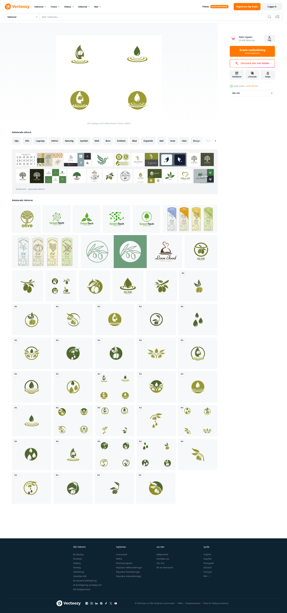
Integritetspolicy (193, 603)
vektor (54, 140)
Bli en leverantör (165, 567)
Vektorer (39, 6)
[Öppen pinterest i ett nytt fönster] (101, 603)
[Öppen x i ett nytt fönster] (111, 603)
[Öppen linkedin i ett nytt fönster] (96, 603)
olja (16, 140)
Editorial (82, 6)
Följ (269, 40)
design (196, 140)
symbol (84, 140)
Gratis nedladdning (252, 51)
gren (172, 140)
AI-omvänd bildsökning (85, 580)
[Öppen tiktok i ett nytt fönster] (106, 603)
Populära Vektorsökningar (129, 567)
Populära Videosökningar (128, 576)
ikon (108, 140)
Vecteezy (77, 558)
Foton (54, 6)
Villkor (180, 603)
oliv (27, 140)
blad (134, 140)
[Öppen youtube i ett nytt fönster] (115, 603)
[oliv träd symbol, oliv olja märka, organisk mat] (26, 219)
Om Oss (161, 563)
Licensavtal (121, 554)
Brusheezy (78, 554)
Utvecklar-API (79, 576)
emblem (121, 140)
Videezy (77, 563)
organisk (148, 140)
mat (162, 140)
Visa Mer (203, 176)
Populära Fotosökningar (128, 571)
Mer (96, 6)
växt (184, 140)
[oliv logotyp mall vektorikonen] (198, 285)
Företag (77, 567)
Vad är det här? (252, 86)
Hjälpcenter (162, 554)
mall (97, 140)
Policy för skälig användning (215, 603)
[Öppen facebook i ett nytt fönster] (87, 603)
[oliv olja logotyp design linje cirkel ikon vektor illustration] (114, 251)
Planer (205, 6)
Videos (67, 6)
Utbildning (78, 571)
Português (209, 563)
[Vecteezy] (17, 7)
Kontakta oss (163, 558)
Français (208, 571)
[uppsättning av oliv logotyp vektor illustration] (201, 251)
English (207, 554)
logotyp (40, 140)
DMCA (119, 558)
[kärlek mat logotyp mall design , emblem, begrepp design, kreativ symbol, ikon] (165, 251)
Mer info (236, 93)
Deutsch (208, 567)
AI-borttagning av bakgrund (87, 585)
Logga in (271, 6)
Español (208, 558)
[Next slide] (213, 140)
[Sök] (269, 17)
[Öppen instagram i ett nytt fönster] (91, 603)
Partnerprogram (124, 563)
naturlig (69, 140)
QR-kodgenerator (82, 589)
